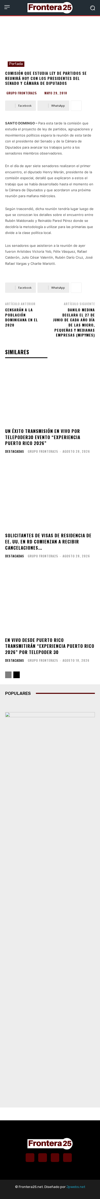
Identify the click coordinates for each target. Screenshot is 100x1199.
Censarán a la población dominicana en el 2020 (21, 317)
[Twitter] (55, 1157)
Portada (16, 64)
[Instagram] (42, 1157)
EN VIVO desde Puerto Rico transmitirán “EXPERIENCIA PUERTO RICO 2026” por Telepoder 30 (49, 646)
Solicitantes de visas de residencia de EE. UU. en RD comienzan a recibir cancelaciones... (48, 541)
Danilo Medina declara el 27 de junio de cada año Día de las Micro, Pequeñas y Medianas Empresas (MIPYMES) (74, 322)
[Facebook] (30, 1157)
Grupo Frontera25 (21, 93)
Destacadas (14, 451)
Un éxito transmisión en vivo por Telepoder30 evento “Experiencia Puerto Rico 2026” (42, 437)
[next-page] (16, 674)
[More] (76, 106)
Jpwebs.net (75, 1187)
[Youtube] (67, 1157)
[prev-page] (8, 674)
